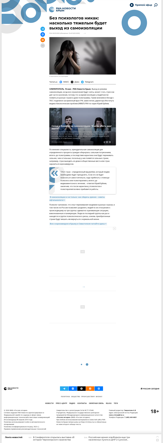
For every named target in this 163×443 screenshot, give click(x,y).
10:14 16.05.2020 (54, 33)
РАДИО (72, 403)
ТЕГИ (116, 403)
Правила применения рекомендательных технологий (25, 429)
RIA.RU (109, 403)
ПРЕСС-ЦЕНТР (61, 403)
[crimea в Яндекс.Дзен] (81, 388)
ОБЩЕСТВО (75, 396)
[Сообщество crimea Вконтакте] (73, 388)
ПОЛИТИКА (65, 396)
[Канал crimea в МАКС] (99, 388)
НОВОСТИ (49, 403)
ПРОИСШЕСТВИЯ (88, 396)
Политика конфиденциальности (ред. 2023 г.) (21, 427)
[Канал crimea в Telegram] (64, 388)
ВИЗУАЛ (99, 396)
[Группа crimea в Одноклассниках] (90, 388)
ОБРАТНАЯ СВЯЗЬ (96, 403)
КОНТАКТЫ (82, 403)
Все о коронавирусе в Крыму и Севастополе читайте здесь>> (78, 223)
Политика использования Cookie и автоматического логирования (24, 423)
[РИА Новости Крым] (62, 9)
